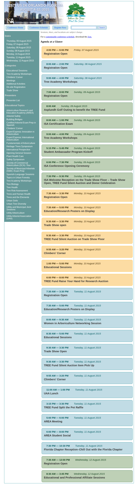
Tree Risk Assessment (17, 190)
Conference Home (15, 27)
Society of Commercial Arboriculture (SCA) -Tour (18, 164)
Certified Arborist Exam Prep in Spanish (21, 124)
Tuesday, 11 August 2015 (18, 57)
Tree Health (12, 187)
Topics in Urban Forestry (18, 177)
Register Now (60, 27)
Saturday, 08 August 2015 (18, 47)
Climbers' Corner (14, 77)
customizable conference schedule (60, 37)
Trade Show (12, 90)
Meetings (10, 80)
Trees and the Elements (17, 197)
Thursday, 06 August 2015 (18, 41)
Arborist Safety (13, 116)
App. (89, 37)
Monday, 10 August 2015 (18, 54)
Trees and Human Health (18, 194)
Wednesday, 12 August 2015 (20, 60)
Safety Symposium (15, 159)
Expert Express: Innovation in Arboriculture (20, 133)
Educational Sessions (16, 70)
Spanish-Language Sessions (20, 174)
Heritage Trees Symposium (19, 146)
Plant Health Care (15, 156)
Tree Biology (12, 184)
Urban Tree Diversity (16, 204)
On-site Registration (15, 87)
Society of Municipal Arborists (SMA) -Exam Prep (20, 169)
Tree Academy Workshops (19, 74)
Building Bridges (14, 119)
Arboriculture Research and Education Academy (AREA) (20, 111)
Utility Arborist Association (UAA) (18, 217)
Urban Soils (12, 200)
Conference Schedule (39, 27)
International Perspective (18, 149)
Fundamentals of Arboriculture (20, 143)
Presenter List (13, 100)
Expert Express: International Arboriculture (20, 138)
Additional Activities (15, 84)
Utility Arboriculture (15, 213)
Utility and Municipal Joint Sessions (18, 208)
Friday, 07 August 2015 (17, 44)
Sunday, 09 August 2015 (18, 51)
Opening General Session (18, 153)
